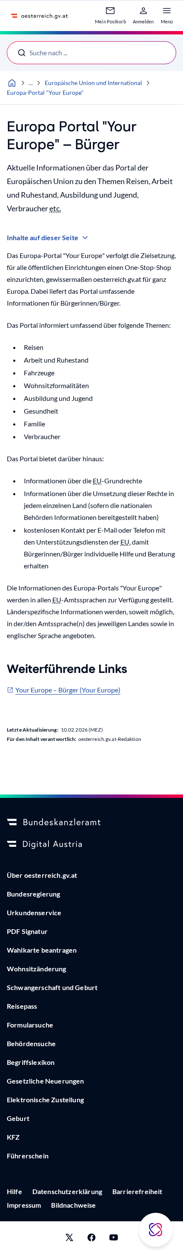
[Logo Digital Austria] (91, 844)
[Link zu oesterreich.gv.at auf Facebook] (91, 1239)
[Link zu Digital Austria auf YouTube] (114, 1239)
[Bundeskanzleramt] (91, 822)
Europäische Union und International (93, 82)
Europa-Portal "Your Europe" (45, 92)
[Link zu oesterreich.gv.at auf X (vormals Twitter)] (69, 1239)
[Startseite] (12, 83)
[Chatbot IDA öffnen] (156, 1230)
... (31, 82)
